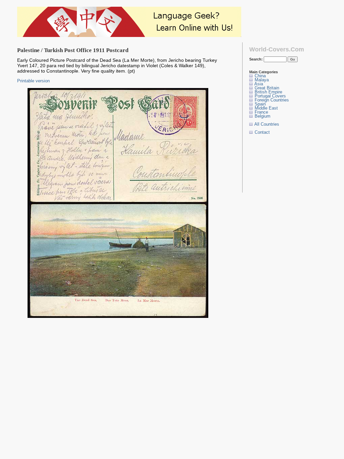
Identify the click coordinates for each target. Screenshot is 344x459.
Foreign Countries (271, 99)
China (259, 75)
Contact (261, 132)
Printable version (33, 80)
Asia (258, 83)
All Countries (266, 124)
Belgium (261, 116)
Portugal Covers (269, 95)
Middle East (265, 108)
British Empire (267, 91)
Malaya (261, 79)
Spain (259, 104)
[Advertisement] (270, 163)
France (260, 112)
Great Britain (266, 87)
